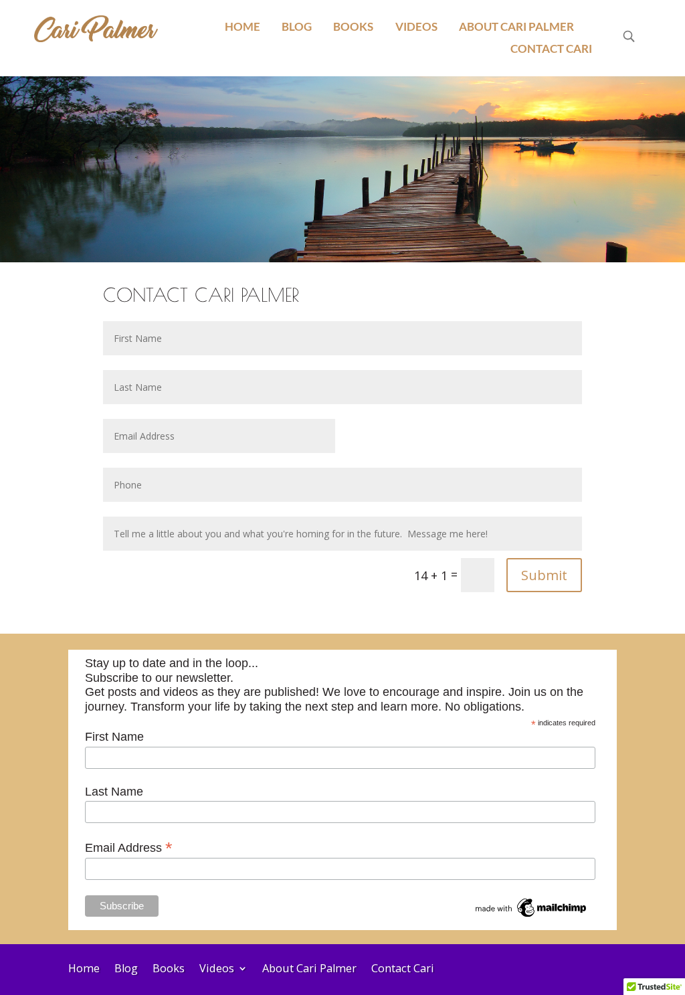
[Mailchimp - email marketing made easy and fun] (531, 916)
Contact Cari (551, 49)
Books (353, 26)
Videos (416, 26)
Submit (544, 575)
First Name (114, 736)
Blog (297, 26)
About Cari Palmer (516, 26)
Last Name (114, 791)
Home (242, 26)
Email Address (129, 847)
